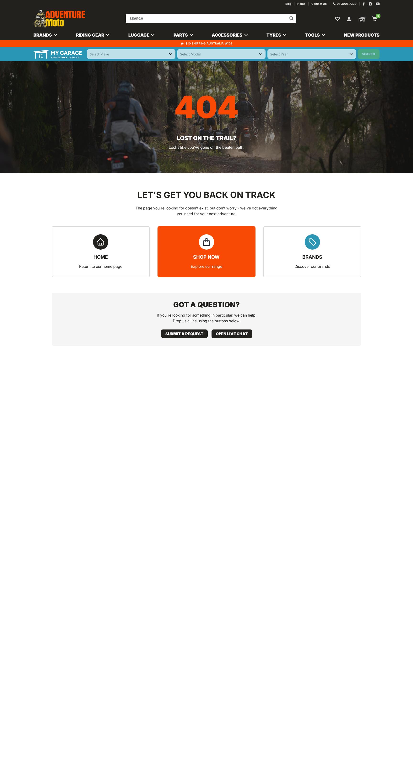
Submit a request (184, 333)
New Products (362, 35)
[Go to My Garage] (361, 19)
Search (368, 54)
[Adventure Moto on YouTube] (378, 4)
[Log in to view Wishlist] (338, 18)
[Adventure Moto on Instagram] (370, 3)
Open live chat (232, 333)
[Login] (349, 18)
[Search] (291, 18)
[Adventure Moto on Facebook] (364, 3)
